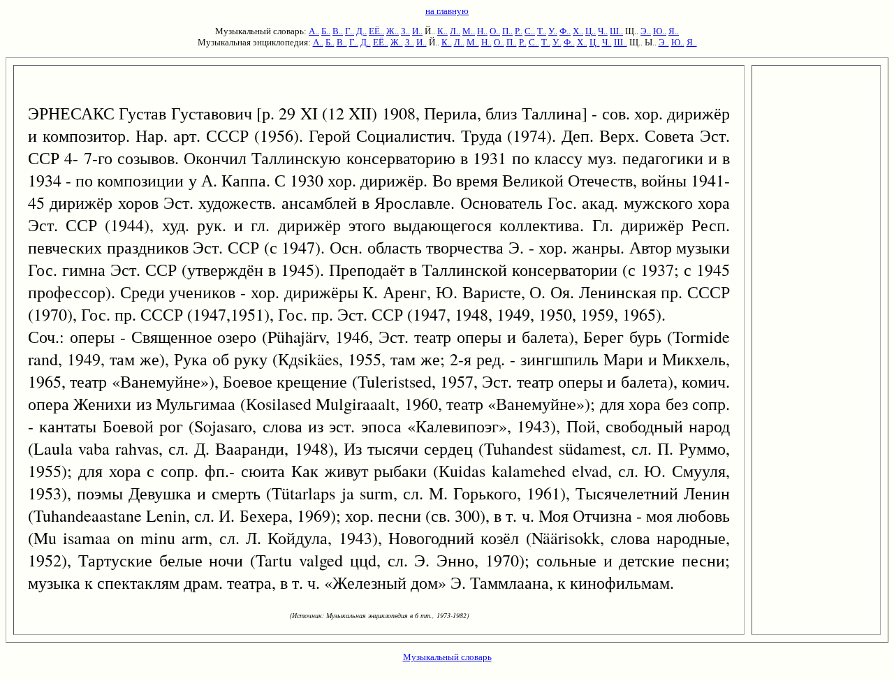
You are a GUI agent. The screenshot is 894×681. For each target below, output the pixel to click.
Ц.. (590, 31)
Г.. (349, 31)
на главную (447, 11)
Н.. (482, 31)
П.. (507, 31)
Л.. (455, 31)
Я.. (673, 31)
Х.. (578, 31)
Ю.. (659, 31)
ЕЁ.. (376, 31)
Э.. (645, 31)
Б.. (325, 31)
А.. (314, 31)
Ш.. (616, 31)
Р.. (518, 31)
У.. (552, 31)
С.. (530, 31)
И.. (417, 31)
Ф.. (565, 31)
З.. (405, 31)
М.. (468, 31)
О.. (495, 31)
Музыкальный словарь (447, 657)
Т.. (541, 31)
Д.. (361, 31)
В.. (337, 31)
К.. (442, 31)
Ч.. (603, 31)
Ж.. (392, 31)
